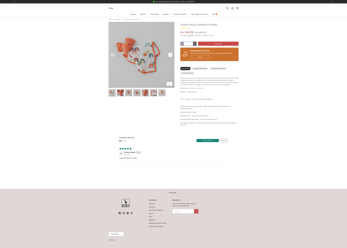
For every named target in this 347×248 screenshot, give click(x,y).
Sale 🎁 (214, 14)
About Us (152, 204)
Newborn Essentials (180, 14)
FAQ (150, 217)
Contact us (152, 207)
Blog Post (152, 220)
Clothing (133, 14)
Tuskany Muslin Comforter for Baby (130, 19)
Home (109, 19)
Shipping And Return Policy (158, 223)
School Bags (155, 14)
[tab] (185, 68)
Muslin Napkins (117, 19)
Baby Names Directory (156, 210)
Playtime (143, 14)
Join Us (151, 213)
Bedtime (166, 14)
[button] (332, 2)
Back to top (172, 193)
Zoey (113, 240)
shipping (190, 35)
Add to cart (218, 43)
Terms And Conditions (156, 226)
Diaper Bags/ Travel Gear (199, 14)
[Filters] (221, 140)
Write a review (208, 141)
